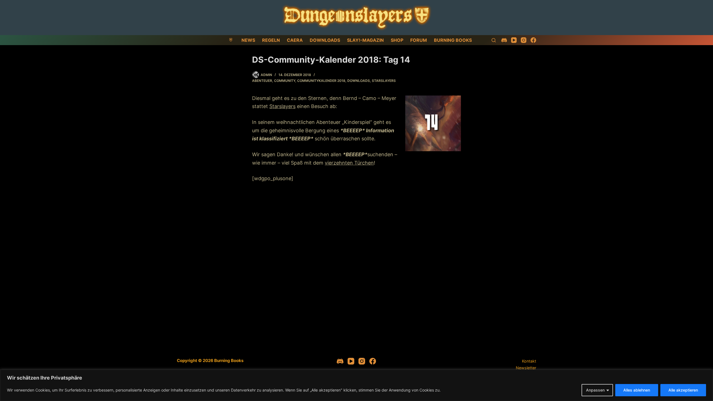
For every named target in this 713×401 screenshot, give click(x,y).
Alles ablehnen (636, 390)
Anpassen (595, 390)
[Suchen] (494, 40)
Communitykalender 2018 (321, 81)
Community (284, 81)
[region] (356, 385)
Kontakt (529, 361)
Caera (295, 40)
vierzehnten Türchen (349, 163)
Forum (418, 40)
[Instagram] (523, 40)
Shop (397, 40)
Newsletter (526, 367)
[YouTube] (514, 40)
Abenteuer (262, 81)
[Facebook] (533, 40)
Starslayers (384, 81)
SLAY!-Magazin (365, 40)
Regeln (271, 40)
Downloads (325, 40)
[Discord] (504, 40)
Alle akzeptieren (683, 390)
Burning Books (453, 40)
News (248, 40)
